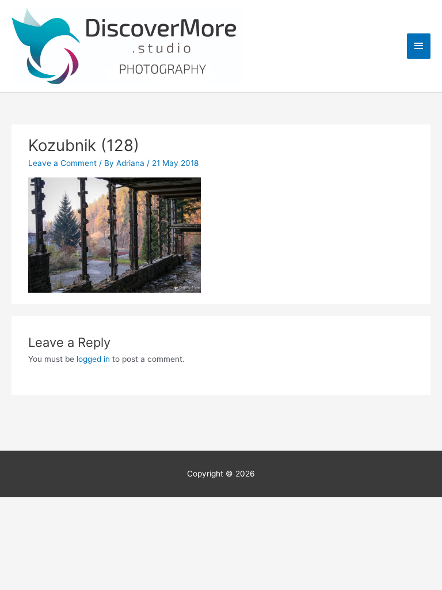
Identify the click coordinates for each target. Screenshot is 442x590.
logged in (93, 359)
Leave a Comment (62, 163)
